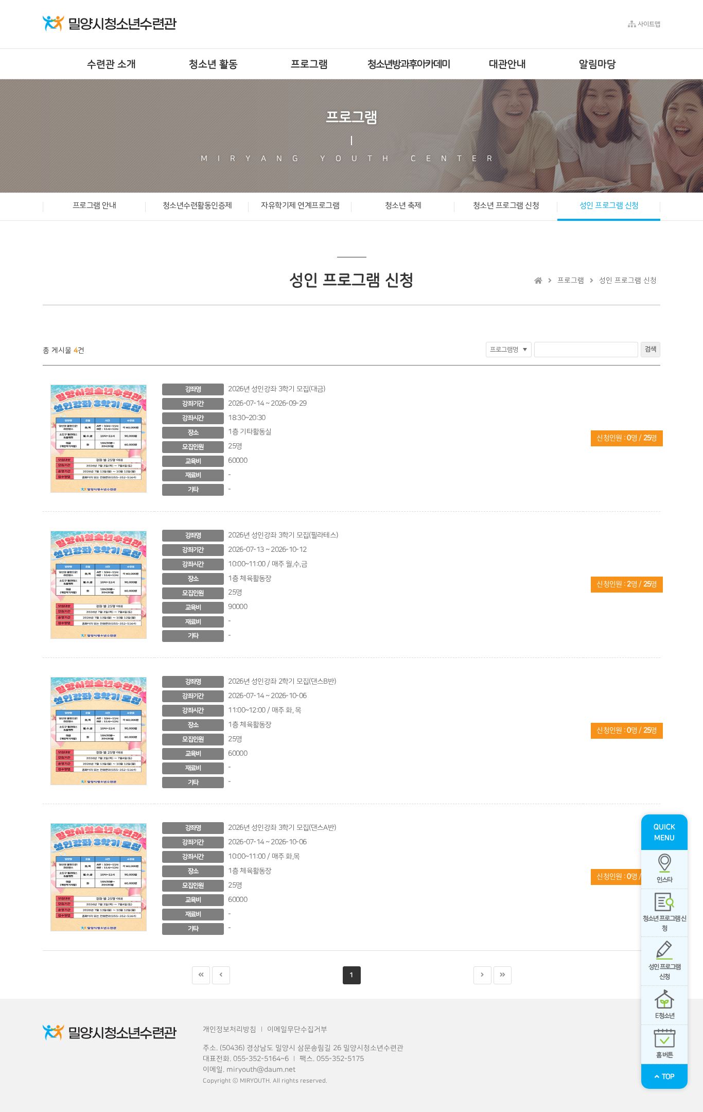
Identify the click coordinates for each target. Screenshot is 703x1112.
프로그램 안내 (94, 205)
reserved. (313, 1081)
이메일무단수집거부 (297, 1030)
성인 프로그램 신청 (609, 205)
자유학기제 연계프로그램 (300, 205)
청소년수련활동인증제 (197, 205)
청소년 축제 (403, 205)
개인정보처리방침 (229, 1030)
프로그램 (570, 280)
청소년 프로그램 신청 (506, 205)
